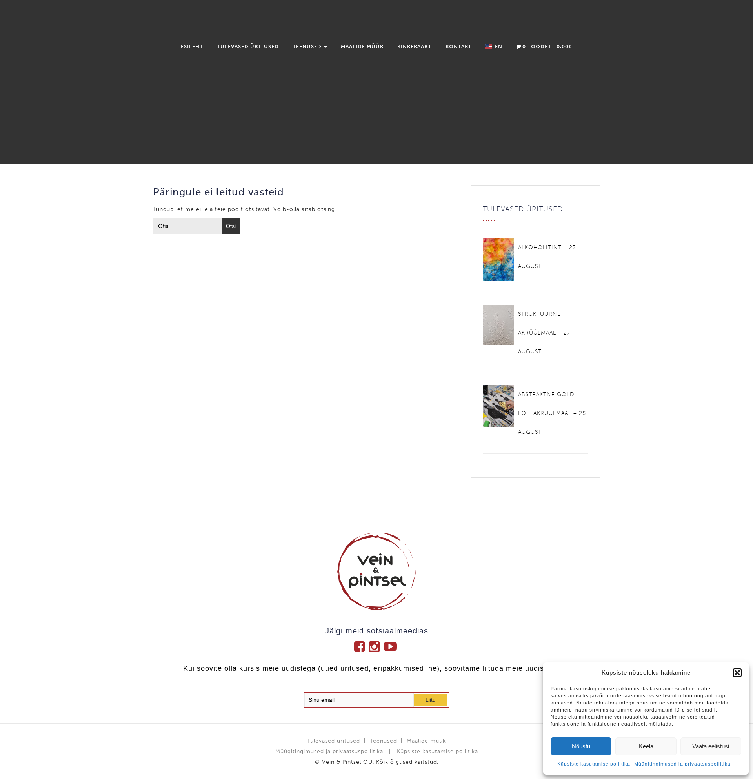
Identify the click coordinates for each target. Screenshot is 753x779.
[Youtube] (391, 646)
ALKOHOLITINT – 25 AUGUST (547, 256)
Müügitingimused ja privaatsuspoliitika (682, 764)
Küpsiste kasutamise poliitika (593, 764)
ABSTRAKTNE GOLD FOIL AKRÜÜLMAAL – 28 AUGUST (552, 413)
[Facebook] (361, 646)
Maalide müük (362, 46)
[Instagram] (376, 646)
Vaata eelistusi (710, 746)
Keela (646, 746)
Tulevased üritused (248, 46)
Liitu (431, 700)
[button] (737, 673)
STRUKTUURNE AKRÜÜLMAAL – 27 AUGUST (544, 333)
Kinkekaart (414, 46)
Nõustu (581, 746)
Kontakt (459, 46)
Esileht (192, 46)
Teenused (308, 46)
